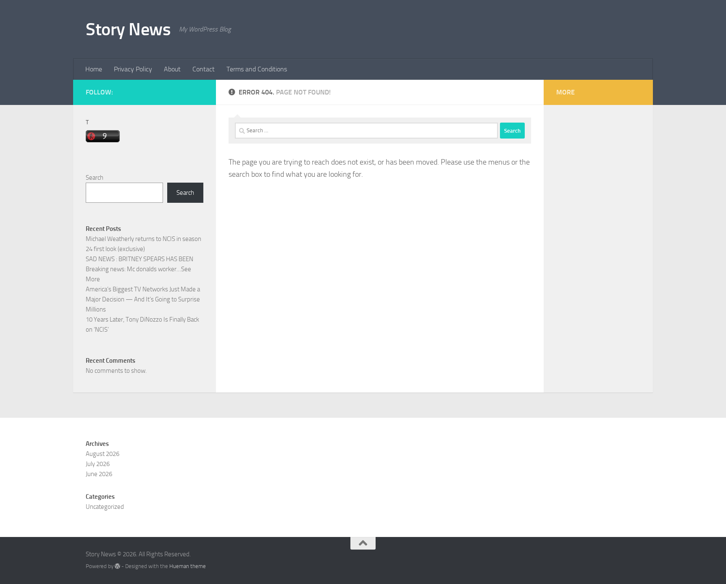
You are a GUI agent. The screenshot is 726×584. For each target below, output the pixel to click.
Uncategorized (105, 507)
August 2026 (102, 454)
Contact (203, 69)
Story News (128, 29)
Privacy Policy (133, 69)
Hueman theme (187, 566)
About (172, 69)
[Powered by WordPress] (117, 566)
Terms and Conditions (256, 69)
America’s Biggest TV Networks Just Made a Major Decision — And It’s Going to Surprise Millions (143, 299)
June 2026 (99, 474)
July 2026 (98, 464)
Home (93, 69)
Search (94, 177)
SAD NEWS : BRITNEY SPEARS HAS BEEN (139, 259)
